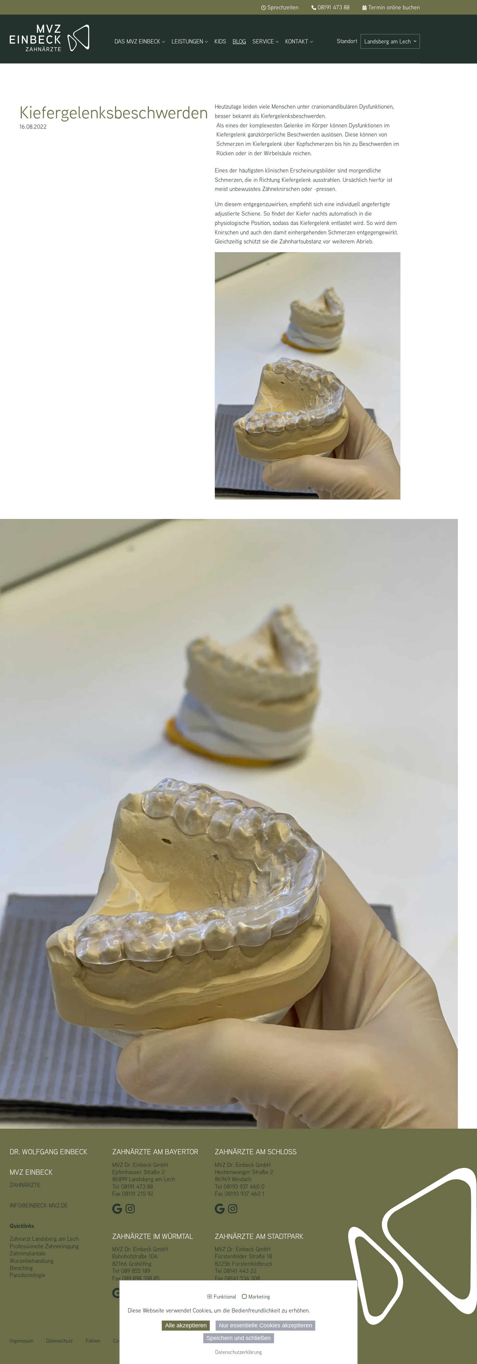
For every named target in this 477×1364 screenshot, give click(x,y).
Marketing (259, 1297)
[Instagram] (132, 1210)
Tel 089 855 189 (131, 1271)
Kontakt (296, 41)
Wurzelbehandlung (32, 1261)
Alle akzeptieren (186, 1325)
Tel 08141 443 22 (236, 1271)
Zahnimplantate (28, 1253)
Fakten (93, 1341)
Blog (239, 41)
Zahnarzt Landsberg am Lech (44, 1239)
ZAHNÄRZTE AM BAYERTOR (155, 1151)
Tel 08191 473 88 (132, 1186)
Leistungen (187, 41)
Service (263, 41)
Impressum (21, 1341)
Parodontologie (27, 1275)
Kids (220, 41)
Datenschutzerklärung (238, 1352)
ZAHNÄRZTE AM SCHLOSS (256, 1151)
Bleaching (21, 1268)
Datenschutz (59, 1341)
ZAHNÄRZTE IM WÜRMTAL (152, 1236)
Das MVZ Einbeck (137, 41)
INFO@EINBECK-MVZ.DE (39, 1205)
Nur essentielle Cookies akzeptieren (265, 1325)
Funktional (225, 1297)
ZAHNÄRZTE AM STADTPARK (259, 1236)
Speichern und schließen (238, 1338)
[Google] (119, 1210)
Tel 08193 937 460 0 (239, 1186)
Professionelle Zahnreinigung (44, 1246)
